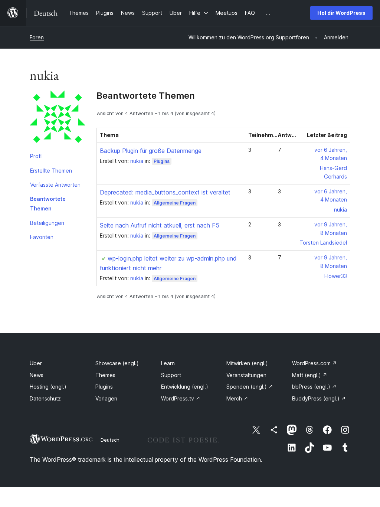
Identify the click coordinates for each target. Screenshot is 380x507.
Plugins (162, 161)
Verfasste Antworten (55, 184)
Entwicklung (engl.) (184, 386)
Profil (36, 156)
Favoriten (41, 237)
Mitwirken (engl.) (247, 363)
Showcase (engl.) (117, 363)
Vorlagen (106, 398)
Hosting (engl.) (48, 386)
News (36, 375)
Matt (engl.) (309, 375)
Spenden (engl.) (249, 386)
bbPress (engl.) (314, 386)
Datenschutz (45, 398)
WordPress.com (314, 363)
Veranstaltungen (246, 375)
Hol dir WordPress (341, 13)
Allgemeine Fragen (175, 203)
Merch (237, 398)
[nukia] (57, 120)
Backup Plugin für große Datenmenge (151, 150)
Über (36, 363)
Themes (105, 375)
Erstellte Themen (51, 170)
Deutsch (110, 440)
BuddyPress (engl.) (319, 398)
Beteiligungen (47, 223)
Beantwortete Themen (48, 204)
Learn (168, 363)
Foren (37, 37)
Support (171, 375)
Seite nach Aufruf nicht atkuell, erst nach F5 (159, 225)
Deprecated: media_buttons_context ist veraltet (165, 192)
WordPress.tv (180, 398)
